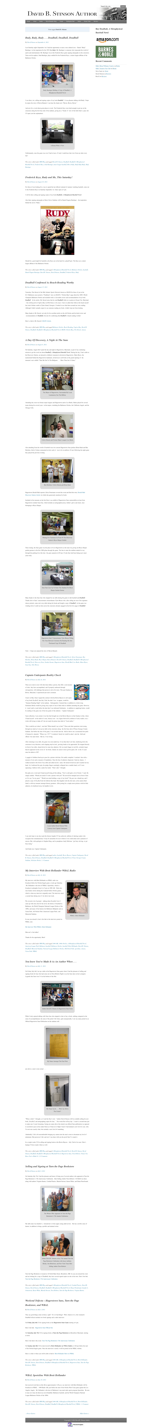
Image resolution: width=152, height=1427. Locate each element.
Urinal (83, 1154)
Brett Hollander (72, 946)
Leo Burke (76, 662)
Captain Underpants (78, 855)
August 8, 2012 (42, 345)
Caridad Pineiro (76, 1285)
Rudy (77, 272)
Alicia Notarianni (77, 657)
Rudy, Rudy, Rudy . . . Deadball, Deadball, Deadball (51, 37)
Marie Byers (83, 662)
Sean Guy (28, 665)
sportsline (77, 949)
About (34, 21)
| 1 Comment (45, 860)
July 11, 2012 (42, 966)
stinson (84, 330)
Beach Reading (68, 327)
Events (61, 21)
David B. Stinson (58, 162)
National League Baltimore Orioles (53, 949)
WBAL (35, 951)
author (54, 855)
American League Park (32, 946)
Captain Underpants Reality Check (43, 675)
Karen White (36, 1290)
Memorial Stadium (37, 949)
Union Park (28, 951)
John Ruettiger (48, 164)
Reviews (96, 21)
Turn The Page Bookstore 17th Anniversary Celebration (58, 1341)
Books (41, 21)
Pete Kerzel (77, 330)
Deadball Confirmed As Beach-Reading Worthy (49, 282)
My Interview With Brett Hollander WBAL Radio (50, 870)
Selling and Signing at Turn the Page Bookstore (49, 1166)
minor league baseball (60, 164)
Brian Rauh (34, 660)
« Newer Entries (30, 1413)
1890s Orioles (63, 943)
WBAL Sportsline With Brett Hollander (45, 1375)
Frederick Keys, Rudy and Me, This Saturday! (48, 177)
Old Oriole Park (69, 949)
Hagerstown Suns (59, 662)
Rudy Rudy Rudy (80, 164)
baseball (85, 270)
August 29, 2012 (42, 182)
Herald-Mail (69, 662)
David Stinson (31, 42)
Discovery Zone (39, 662)
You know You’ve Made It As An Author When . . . (50, 961)
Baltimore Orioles (77, 270)
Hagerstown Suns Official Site (44, 1328)
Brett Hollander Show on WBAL (64, 1354)
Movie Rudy (70, 164)
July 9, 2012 (41, 1171)
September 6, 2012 (43, 42)
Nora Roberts (76, 1154)
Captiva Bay (77, 327)
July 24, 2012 (42, 680)
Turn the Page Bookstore (66, 1290)
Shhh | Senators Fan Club (103, 68)
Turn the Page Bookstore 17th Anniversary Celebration (41, 1279)
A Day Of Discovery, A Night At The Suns (46, 340)
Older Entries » (84, 1413)
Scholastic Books (36, 860)
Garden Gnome (49, 662)
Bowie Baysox (67, 855)
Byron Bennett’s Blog (51, 21)
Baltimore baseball (45, 946)
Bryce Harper (43, 660)
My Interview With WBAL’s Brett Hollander (38, 927)
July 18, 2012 (42, 875)
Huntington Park (70, 21)
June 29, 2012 (42, 1380)
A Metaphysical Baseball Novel (62, 270)
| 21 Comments (42, 1156)
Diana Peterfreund (76, 1288)
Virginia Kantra (79, 1290)
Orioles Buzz (70, 330)
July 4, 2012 (41, 1310)
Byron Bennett (51, 660)
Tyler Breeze (35, 665)
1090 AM (55, 943)
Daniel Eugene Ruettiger (32, 272)
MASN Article (46, 321)
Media (79, 21)
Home (28, 21)
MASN (63, 330)
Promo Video (87, 21)
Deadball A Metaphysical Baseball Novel (49, 330)
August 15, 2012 (42, 287)
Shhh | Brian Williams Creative (105, 66)
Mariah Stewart (45, 1290)
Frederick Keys (39, 164)
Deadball (66, 162)
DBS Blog (42, 162)
